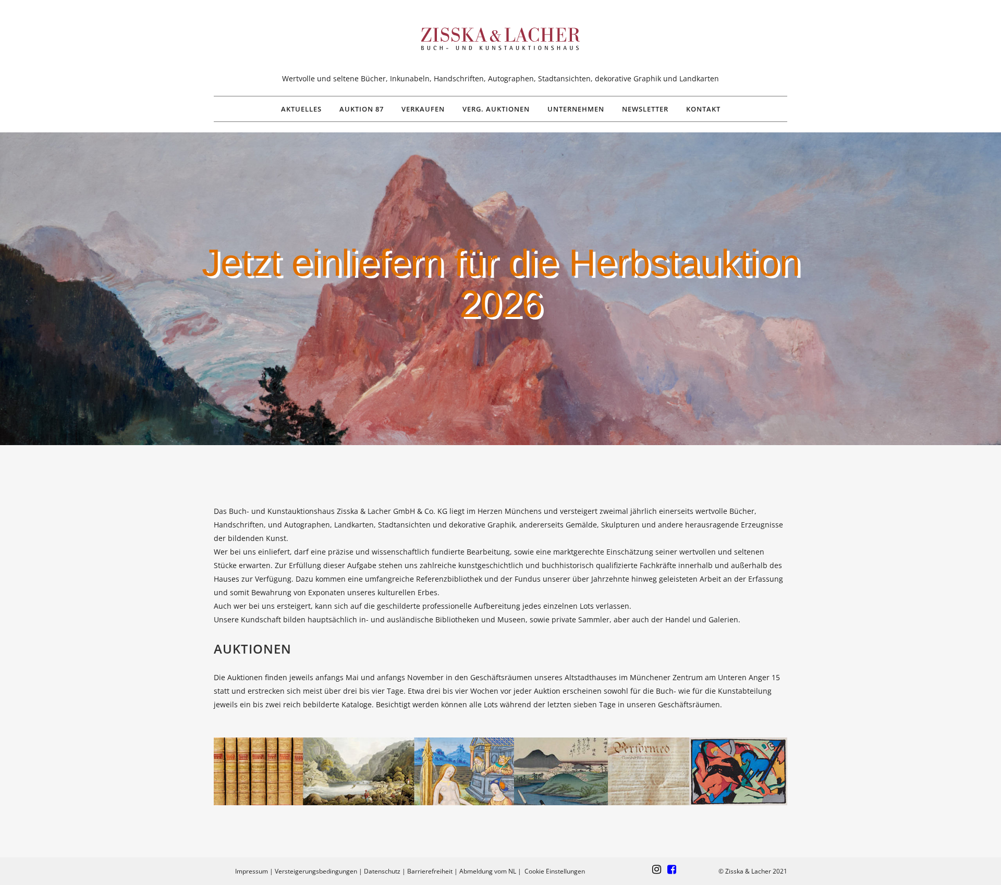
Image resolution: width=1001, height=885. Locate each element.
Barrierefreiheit (430, 871)
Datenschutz (382, 871)
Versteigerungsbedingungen (316, 871)
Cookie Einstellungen (554, 871)
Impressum (251, 871)
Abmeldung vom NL (487, 871)
